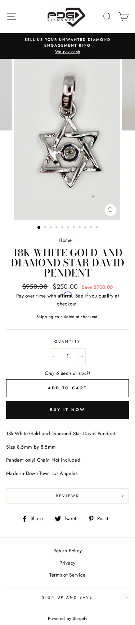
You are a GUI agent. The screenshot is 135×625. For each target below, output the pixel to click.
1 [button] (39, 228)
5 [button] (63, 228)
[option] (67, 46)
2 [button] (46, 228)
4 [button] (57, 228)
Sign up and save (67, 597)
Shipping (45, 317)
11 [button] (97, 228)
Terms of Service (67, 574)
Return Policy (67, 550)
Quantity (67, 341)
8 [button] (80, 228)
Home (65, 240)
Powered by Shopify (67, 618)
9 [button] (86, 228)
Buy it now (67, 409)
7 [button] (74, 228)
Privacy (67, 562)
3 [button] (51, 228)
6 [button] (69, 228)
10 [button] (92, 228)
